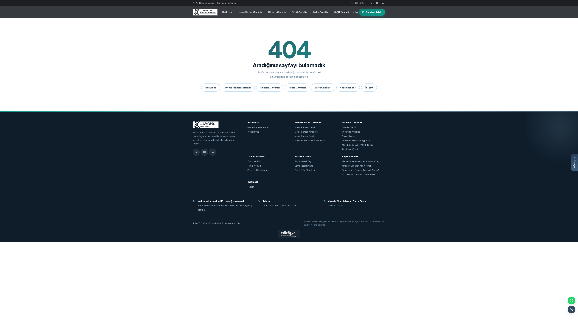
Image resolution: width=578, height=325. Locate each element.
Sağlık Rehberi (341, 12)
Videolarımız (253, 132)
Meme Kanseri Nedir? (305, 127)
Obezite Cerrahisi (277, 12)
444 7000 (268, 205)
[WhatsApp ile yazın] (571, 300)
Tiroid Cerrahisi (299, 12)
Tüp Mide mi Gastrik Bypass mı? (357, 140)
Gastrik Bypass (349, 136)
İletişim (355, 12)
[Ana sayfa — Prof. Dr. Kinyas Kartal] (205, 12)
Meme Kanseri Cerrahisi (250, 12)
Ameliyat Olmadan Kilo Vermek (356, 166)
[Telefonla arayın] (571, 309)
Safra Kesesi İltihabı (304, 166)
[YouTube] (377, 3)
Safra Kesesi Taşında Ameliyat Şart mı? (360, 170)
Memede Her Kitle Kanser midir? (310, 140)
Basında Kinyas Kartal (257, 127)
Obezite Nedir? (349, 127)
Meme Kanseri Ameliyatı (306, 132)
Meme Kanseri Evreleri (305, 136)
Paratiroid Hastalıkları (257, 170)
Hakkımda (227, 12)
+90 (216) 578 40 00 (285, 205)
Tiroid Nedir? (253, 161)
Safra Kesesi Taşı (303, 161)
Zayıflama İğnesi (350, 149)
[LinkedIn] (382, 3)
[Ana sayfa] (215, 124)
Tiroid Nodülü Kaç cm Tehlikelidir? (358, 174)
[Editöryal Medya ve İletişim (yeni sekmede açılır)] (289, 234)
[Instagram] (371, 3)
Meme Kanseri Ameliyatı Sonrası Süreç (360, 161)
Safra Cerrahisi (320, 12)
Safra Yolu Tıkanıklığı (305, 170)
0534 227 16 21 (335, 205)
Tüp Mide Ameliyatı (351, 132)
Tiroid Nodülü (254, 166)
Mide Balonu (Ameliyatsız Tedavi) (358, 145)
